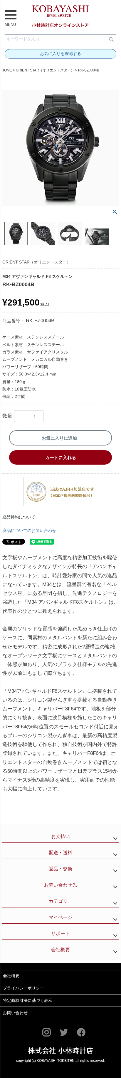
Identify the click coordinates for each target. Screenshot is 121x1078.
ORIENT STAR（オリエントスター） (45, 70)
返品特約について (18, 517)
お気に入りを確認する (60, 53)
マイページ (60, 917)
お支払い (60, 836)
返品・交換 (60, 868)
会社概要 (60, 949)
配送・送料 (60, 852)
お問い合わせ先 (60, 884)
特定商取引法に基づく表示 (27, 1000)
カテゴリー (60, 901)
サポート (60, 933)
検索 (111, 39)
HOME (6, 70)
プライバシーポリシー (23, 988)
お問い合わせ (15, 1012)
